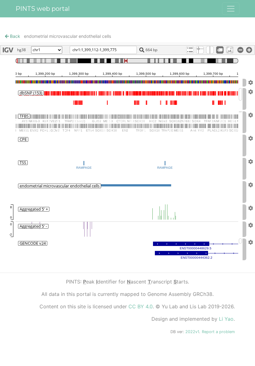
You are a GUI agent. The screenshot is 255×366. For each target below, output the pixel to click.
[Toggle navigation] (230, 8)
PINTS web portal (43, 8)
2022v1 (192, 331)
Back (14, 36)
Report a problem (218, 331)
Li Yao (226, 319)
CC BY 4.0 (140, 306)
